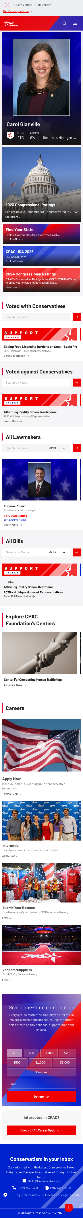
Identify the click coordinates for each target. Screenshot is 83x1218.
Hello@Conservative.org (44, 1181)
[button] (64, 23)
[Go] (69, 1208)
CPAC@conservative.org (54, 912)
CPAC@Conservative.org (23, 974)
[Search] (77, 317)
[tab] (14, 1053)
